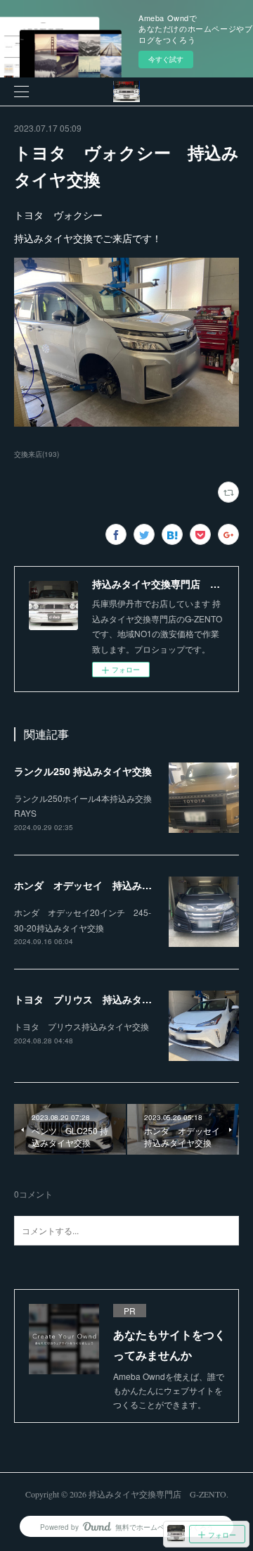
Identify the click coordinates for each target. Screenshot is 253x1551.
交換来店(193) (36, 454)
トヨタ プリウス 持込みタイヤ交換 (97, 999)
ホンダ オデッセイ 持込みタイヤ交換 (102, 885)
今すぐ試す (165, 59)
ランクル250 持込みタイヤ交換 (83, 771)
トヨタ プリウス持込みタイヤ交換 (81, 1026)
